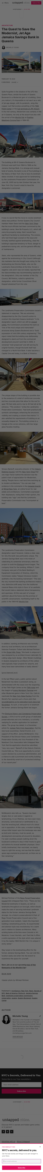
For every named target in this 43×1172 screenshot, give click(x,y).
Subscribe (21, 1168)
